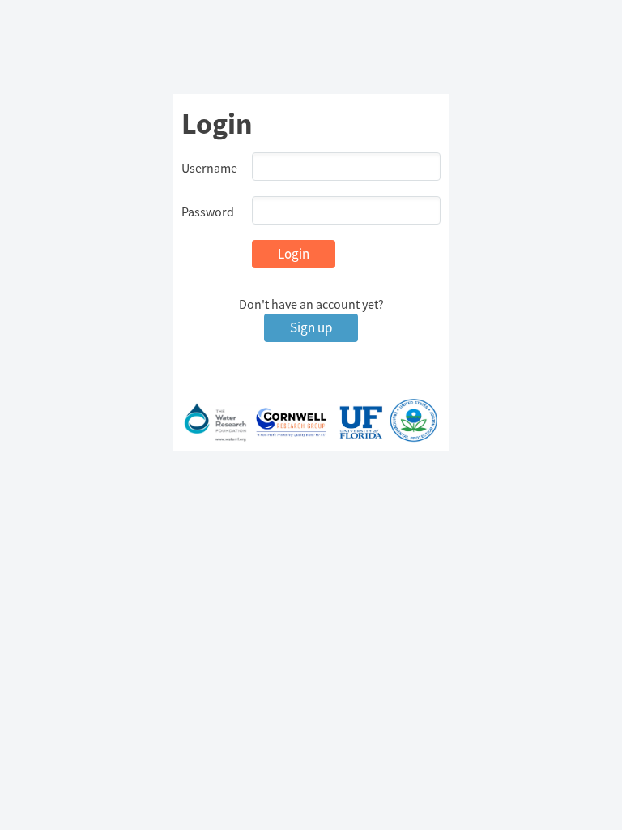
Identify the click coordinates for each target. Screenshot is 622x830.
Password (207, 211)
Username (209, 168)
